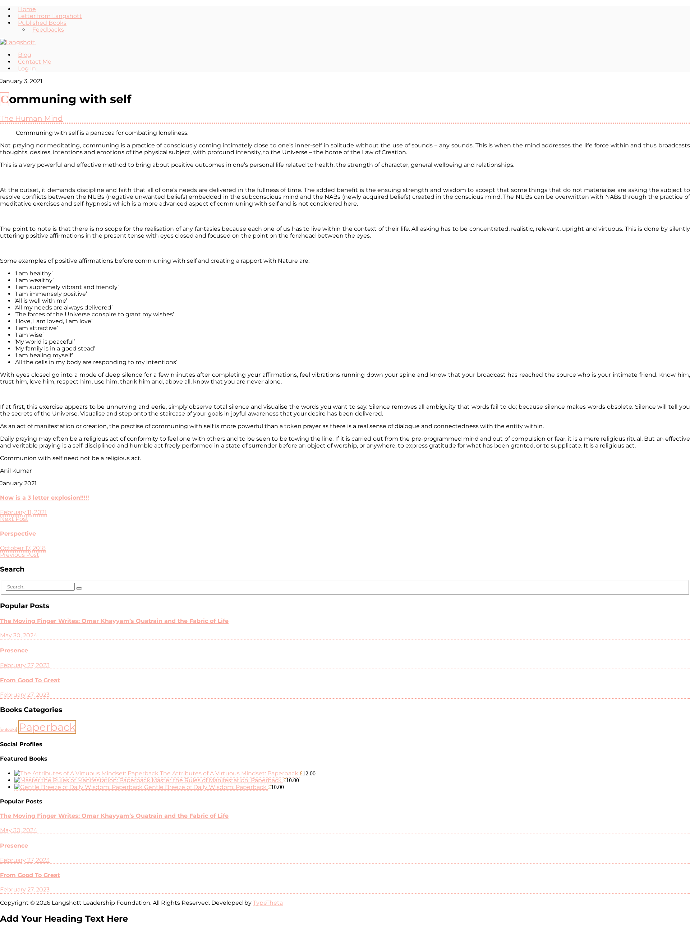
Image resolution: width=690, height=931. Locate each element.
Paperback (47, 727)
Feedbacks (48, 29)
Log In (27, 68)
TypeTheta (268, 902)
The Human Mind (31, 118)
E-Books (8, 729)
